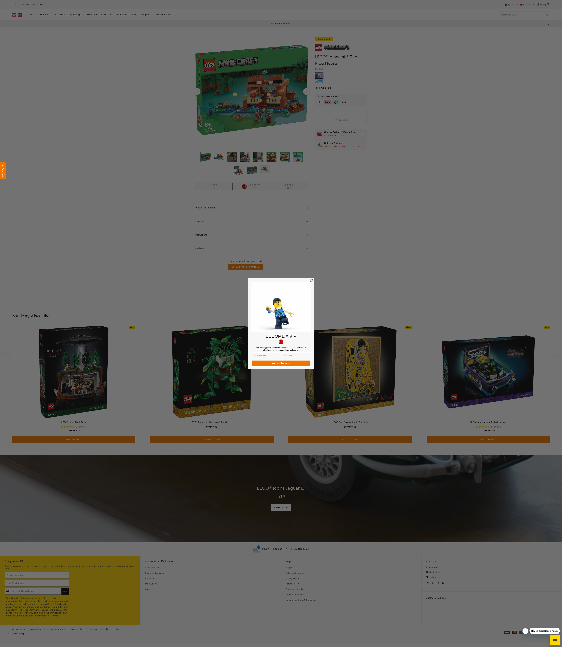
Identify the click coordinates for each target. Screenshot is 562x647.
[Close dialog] (311, 280)
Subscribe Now (281, 363)
